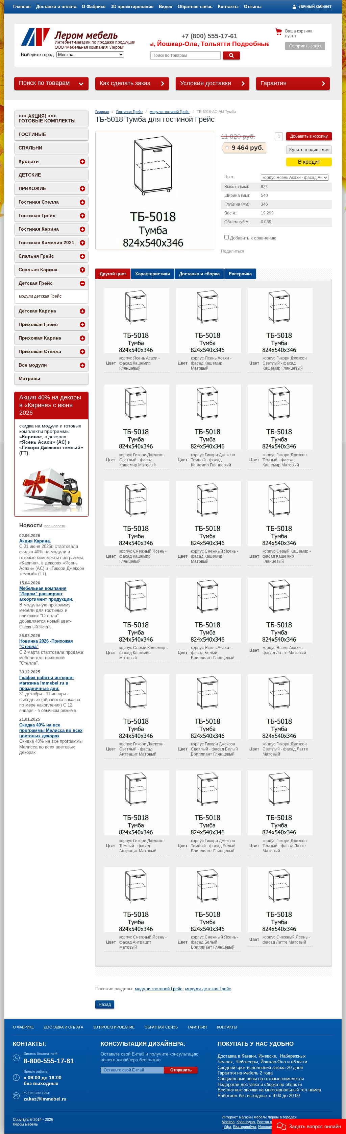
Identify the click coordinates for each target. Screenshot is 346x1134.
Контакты (228, 6)
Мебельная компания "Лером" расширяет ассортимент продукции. (46, 594)
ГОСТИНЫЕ (32, 134)
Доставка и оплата (56, 6)
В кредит (309, 162)
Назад (105, 1004)
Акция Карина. (35, 540)
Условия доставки (205, 83)
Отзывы (253, 6)
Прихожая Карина (40, 338)
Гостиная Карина (39, 229)
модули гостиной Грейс (170, 112)
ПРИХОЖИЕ (32, 188)
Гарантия (274, 83)
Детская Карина (37, 311)
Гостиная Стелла (39, 202)
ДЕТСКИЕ (30, 175)
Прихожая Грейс (38, 324)
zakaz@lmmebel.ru (45, 1099)
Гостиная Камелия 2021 (46, 242)
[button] (309, 1126)
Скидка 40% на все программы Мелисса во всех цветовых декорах (50, 730)
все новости (54, 526)
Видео (165, 6)
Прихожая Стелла (40, 351)
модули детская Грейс (208, 988)
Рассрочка (240, 273)
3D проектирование (132, 6)
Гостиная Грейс (129, 112)
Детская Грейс (36, 283)
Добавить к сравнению (252, 237)
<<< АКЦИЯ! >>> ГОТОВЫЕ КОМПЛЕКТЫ (47, 118)
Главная (22, 6)
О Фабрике (93, 6)
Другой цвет (113, 273)
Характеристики (152, 273)
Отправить (181, 1070)
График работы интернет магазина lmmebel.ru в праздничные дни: (46, 683)
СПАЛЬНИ (30, 148)
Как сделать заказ (125, 83)
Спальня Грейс (36, 256)
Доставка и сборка (199, 273)
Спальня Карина (38, 269)
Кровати (29, 161)
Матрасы (29, 378)
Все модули (33, 365)
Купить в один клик (309, 149)
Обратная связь (195, 6)
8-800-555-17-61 (49, 1061)
